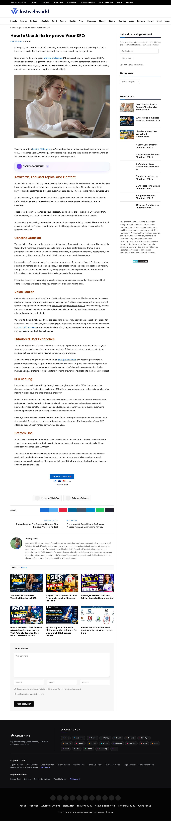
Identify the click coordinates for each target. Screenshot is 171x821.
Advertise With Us (50, 806)
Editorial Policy (106, 2)
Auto (131, 21)
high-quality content (67, 359)
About (34, 2)
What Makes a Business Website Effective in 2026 (23, 597)
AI (115, 749)
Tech (81, 21)
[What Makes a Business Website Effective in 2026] (26, 583)
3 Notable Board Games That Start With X (148, 155)
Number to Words (113, 765)
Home (151, 21)
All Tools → (45, 767)
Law (77, 749)
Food (54, 21)
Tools (119, 2)
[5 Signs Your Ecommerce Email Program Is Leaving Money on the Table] (62, 583)
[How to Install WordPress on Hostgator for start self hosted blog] (97, 615)
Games (129, 2)
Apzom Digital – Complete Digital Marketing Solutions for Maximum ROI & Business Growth (61, 631)
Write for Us (144, 806)
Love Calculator (63, 765)
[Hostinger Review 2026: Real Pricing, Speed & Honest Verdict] (97, 583)
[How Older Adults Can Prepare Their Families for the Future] (127, 107)
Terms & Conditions (105, 806)
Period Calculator (95, 765)
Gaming (122, 21)
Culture (33, 21)
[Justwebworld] (29, 11)
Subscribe (126, 58)
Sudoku (27, 779)
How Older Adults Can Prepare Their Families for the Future (146, 107)
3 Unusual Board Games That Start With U (148, 187)
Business (91, 21)
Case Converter (47, 765)
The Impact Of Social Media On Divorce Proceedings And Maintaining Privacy (85, 525)
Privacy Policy (88, 2)
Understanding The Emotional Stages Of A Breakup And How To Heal (37, 525)
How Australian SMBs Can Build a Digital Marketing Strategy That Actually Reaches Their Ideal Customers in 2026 (26, 631)
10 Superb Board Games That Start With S (147, 206)
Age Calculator (16, 765)
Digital (112, 21)
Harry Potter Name (146, 765)
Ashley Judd (16, 41)
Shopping (103, 749)
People (13, 21)
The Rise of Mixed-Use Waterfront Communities (146, 134)
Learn (118, 738)
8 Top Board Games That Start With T (146, 196)
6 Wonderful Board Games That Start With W (147, 167)
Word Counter (31, 765)
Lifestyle (45, 21)
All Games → (75, 779)
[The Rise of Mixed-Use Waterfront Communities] (127, 134)
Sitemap (110, 812)
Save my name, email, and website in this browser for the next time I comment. (49, 689)
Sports (23, 21)
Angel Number (129, 765)
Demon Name (16, 767)
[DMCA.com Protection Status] (140, 262)
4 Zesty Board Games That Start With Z (146, 146)
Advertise (58, 2)
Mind (159, 21)
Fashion (141, 21)
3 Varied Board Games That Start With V (147, 177)
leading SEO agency (41, 149)
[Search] (160, 2)
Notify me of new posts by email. (30, 694)
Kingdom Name (31, 767)
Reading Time (79, 765)
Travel (63, 21)
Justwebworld (82, 812)
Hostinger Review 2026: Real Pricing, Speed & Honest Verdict (97, 597)
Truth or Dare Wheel (42, 779)
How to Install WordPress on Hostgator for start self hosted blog (97, 630)
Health (73, 21)
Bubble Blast (15, 779)
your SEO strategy (27, 327)
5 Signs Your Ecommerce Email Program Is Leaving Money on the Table (61, 598)
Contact (45, 2)
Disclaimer (72, 2)
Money (102, 21)
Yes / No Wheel (60, 779)
